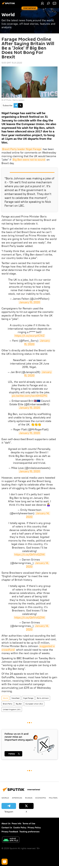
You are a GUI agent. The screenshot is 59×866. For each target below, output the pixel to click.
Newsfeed (15, 698)
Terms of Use (29, 823)
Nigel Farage (28, 698)
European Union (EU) (34, 704)
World (5, 698)
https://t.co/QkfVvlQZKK (29, 554)
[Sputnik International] (9, 4)
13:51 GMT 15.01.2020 (12, 62)
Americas (17, 797)
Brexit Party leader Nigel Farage (21, 149)
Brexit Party (7, 704)
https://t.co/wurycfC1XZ (29, 335)
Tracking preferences (29, 831)
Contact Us (7, 827)
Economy (40, 797)
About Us (6, 823)
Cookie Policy (19, 827)
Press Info (16, 823)
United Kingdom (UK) (12, 709)
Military (53, 797)
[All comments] (5, 862)
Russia (28, 797)
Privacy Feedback (10, 831)
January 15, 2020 (29, 302)
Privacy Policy (34, 827)
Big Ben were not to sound (29, 159)
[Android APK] (10, 840)
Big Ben (19, 704)
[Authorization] (42, 3)
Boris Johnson (43, 698)
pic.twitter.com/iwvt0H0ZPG (29, 395)
